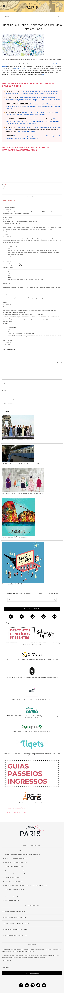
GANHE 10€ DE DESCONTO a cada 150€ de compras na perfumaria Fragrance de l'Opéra (32, 677)
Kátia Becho (47, 64)
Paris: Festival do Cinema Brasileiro (16, 537)
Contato (5, 964)
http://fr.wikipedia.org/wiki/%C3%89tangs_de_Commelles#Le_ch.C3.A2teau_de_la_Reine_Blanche (30, 252)
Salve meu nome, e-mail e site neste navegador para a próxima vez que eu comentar (27, 399)
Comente (59, 363)
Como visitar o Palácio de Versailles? (14, 889)
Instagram (6, 967)
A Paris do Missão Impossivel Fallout (17, 440)
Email (3, 383)
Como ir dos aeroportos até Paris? (14, 850)
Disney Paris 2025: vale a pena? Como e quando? (15, 929)
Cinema (10, 186)
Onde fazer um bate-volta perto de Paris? (16, 862)
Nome (4, 376)
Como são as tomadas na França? (14, 866)
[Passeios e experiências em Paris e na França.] (32, 796)
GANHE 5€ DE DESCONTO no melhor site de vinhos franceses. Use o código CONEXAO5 (32, 659)
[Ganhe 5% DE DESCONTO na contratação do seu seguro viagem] (32, 727)
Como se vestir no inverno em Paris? (14, 893)
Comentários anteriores (8, 200)
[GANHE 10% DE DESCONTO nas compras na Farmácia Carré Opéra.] (32, 691)
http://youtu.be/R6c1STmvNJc (10, 231)
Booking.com (8, 623)
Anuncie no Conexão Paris (32, 973)
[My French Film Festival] (23, 562)
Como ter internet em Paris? (12, 877)
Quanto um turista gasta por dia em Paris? (16, 873)
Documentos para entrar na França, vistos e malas (15, 923)
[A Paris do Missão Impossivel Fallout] (18, 427)
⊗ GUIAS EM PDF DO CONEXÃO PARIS (16, 808)
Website (4, 390)
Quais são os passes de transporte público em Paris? (19, 870)
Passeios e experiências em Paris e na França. (32, 803)
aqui (43, 74)
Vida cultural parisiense (25, 186)
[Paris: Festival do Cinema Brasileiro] (18, 516)
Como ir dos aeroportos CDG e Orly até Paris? (14, 935)
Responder (8, 209)
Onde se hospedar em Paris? (12, 896)
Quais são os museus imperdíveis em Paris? (16, 858)
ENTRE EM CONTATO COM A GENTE (32, 608)
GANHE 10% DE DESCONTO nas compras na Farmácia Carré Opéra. (32, 699)
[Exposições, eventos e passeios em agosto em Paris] (23, 480)
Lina (5, 184)
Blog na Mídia (7, 960)
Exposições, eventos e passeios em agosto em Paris (23, 493)
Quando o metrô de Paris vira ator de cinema (20, 464)
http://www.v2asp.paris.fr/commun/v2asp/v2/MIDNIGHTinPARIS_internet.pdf (25, 279)
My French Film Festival (12, 584)
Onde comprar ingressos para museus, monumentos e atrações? (22, 854)
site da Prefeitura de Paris (22, 68)
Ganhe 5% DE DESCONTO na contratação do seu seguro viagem (32, 731)
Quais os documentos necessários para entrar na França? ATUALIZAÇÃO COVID (26, 885)
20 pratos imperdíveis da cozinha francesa (13, 911)
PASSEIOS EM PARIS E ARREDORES (16, 812)
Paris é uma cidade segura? (12, 900)
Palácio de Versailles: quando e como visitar (14, 917)
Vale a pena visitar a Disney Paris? (14, 881)
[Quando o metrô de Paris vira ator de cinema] (18, 453)
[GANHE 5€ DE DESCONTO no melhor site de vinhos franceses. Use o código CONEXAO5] (32, 655)
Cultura (15, 186)
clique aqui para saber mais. (26, 132)
